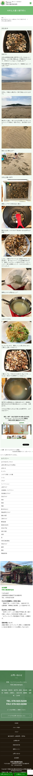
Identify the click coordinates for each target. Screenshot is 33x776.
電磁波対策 (4, 553)
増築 (2, 506)
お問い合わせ (16, 753)
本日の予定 (4, 528)
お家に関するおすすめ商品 (8, 465)
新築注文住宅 (4, 525)
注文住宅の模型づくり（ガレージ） (21, 451)
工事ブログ (4, 518)
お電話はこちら (20, 774)
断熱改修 (3, 521)
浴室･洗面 (4, 531)
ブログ (18, 19)
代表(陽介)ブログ (5, 493)
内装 (2, 499)
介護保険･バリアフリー (7, 490)
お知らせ (14, 19)
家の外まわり (4, 509)
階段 (2, 550)
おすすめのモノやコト (7, 19)
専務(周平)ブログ (5, 512)
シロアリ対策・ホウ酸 (7, 474)
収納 (2, 503)
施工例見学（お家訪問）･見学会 (16, 736)
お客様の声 (16, 740)
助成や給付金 (16, 745)
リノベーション (5, 484)
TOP (2, 17)
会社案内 (16, 758)
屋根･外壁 (4, 515)
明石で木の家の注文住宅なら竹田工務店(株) (20, 769)
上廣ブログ (4, 487)
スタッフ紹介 (16, 727)
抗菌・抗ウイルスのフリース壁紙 (10, 449)
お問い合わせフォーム (7, 774)
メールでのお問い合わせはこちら (16, 715)
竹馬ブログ (4, 544)
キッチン (3, 471)
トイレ (3, 477)
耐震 (2, 547)
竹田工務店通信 (5, 540)
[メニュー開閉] (30, 3)
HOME (16, 723)
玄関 (2, 534)
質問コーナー (16, 749)
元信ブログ (22, 19)
